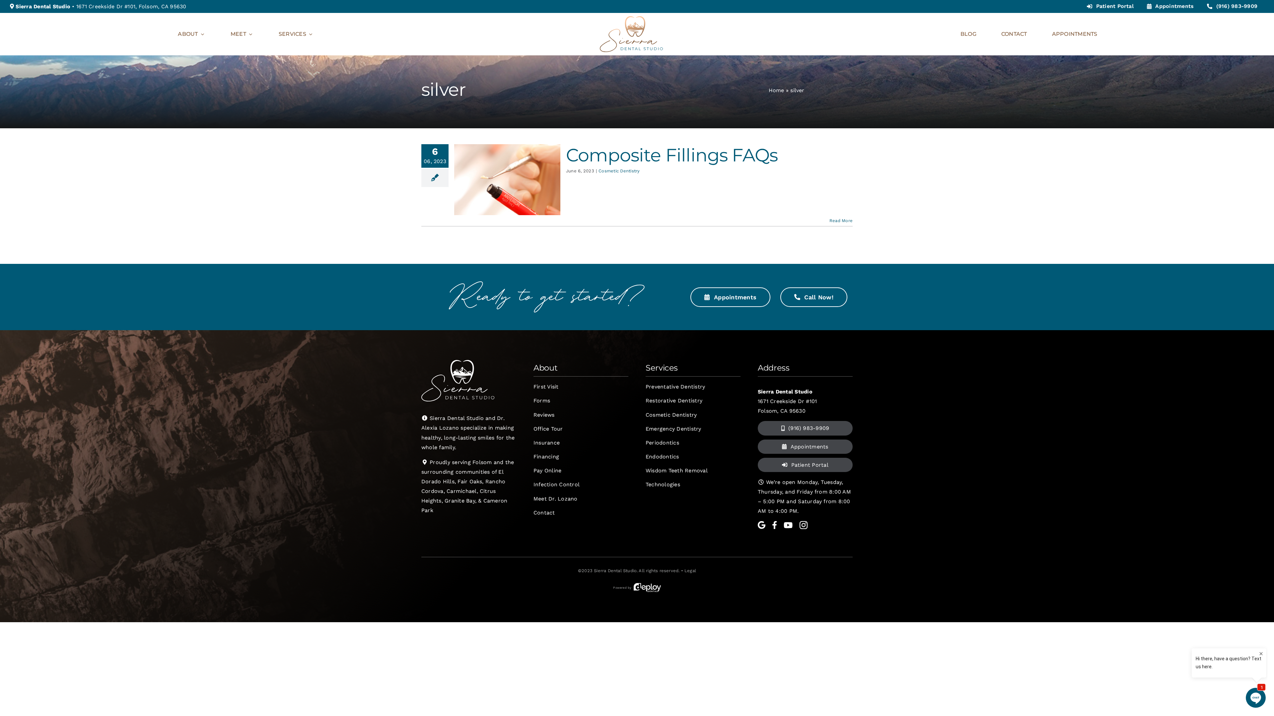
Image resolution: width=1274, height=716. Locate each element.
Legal (690, 570)
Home (776, 90)
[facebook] (774, 525)
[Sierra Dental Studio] (631, 19)
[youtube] (788, 525)
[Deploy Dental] (647, 587)
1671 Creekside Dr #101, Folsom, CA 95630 (131, 6)
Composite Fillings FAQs (672, 155)
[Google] (761, 525)
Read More (841, 220)
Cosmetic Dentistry (619, 170)
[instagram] (804, 525)
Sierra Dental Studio (615, 570)
